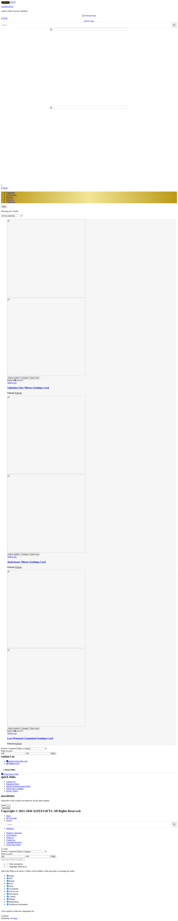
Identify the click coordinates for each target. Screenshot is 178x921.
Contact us (10, 202)
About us (10, 200)
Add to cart (12, 383)
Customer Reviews (14, 842)
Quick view (34, 378)
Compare (25, 378)
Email (3, 805)
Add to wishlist (13, 378)
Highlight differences (18, 867)
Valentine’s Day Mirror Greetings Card (28, 387)
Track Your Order (13, 845)
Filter (53, 753)
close (15, 918)
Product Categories (14, 833)
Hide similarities (16, 864)
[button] (89, 770)
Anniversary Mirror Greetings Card (26, 561)
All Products (11, 195)
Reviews (9, 197)
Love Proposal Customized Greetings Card (30, 738)
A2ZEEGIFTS (7, 6)
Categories (10, 193)
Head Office (10, 770)
